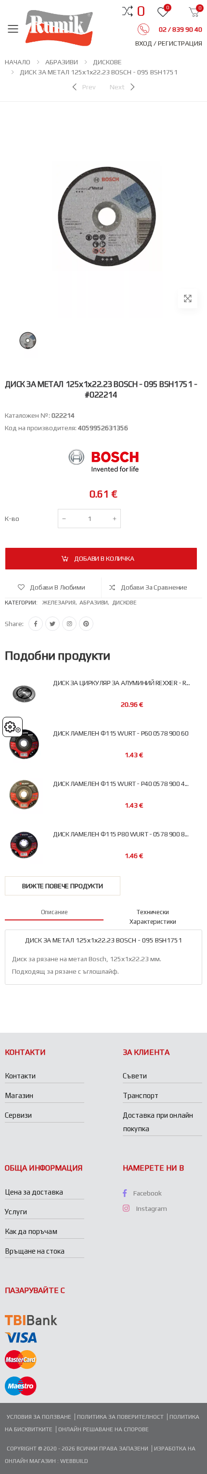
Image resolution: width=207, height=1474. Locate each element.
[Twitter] (52, 623)
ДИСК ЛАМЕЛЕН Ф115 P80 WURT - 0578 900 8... (120, 834)
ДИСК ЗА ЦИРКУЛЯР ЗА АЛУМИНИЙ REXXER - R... (121, 683)
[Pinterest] (86, 623)
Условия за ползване (39, 1417)
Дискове (124, 602)
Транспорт (140, 1095)
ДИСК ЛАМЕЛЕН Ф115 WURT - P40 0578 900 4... (120, 783)
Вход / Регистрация (168, 43)
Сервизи (18, 1115)
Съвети (135, 1076)
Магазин (19, 1095)
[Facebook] (35, 623)
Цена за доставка (34, 1192)
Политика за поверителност (120, 1417)
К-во (12, 518)
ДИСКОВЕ (107, 62)
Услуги (16, 1212)
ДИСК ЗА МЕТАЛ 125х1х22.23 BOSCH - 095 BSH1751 (99, 72)
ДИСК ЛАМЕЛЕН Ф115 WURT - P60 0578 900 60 (120, 733)
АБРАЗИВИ (61, 62)
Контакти (20, 1076)
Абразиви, (95, 602)
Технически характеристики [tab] (152, 916)
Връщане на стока (35, 1251)
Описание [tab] (54, 912)
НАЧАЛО (17, 62)
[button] (141, 11)
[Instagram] (69, 623)
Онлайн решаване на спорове (103, 1429)
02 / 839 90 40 (179, 29)
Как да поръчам (31, 1231)
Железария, (61, 602)
